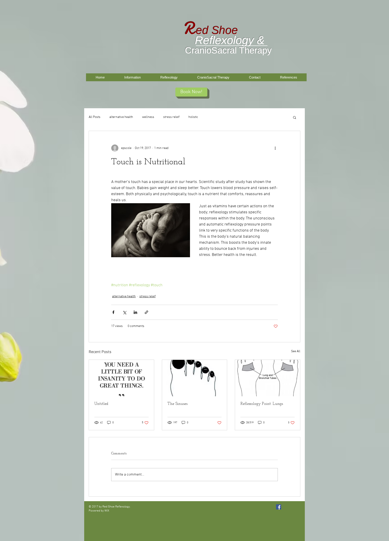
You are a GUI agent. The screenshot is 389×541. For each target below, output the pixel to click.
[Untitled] (121, 378)
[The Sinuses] (194, 378)
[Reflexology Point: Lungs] (267, 378)
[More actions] (275, 148)
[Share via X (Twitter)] (124, 312)
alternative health (121, 117)
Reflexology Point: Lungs (261, 404)
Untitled (101, 404)
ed (202, 30)
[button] (294, 117)
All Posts (94, 117)
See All (295, 351)
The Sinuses (177, 404)
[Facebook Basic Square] (278, 506)
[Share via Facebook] (113, 312)
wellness (148, 117)
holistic (193, 117)
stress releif (171, 117)
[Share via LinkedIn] (135, 312)
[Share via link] (146, 312)
